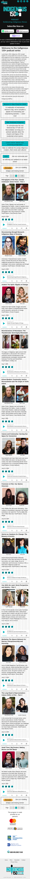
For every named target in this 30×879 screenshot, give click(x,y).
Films (11, 860)
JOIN (6, 156)
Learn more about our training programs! (15, 143)
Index (22, 175)
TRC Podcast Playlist (15, 122)
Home (6, 860)
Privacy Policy (14, 862)
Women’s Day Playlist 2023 (15, 104)
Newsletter (17, 860)
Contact (23, 860)
